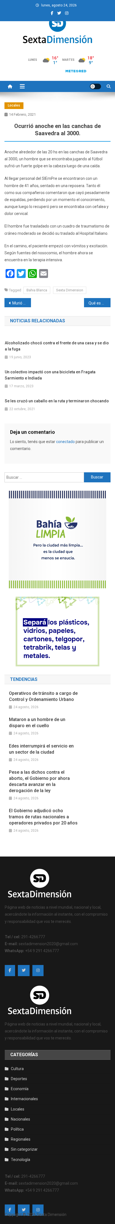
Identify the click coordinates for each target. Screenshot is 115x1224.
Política (17, 1129)
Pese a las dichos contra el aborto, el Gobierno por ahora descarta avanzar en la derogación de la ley (39, 781)
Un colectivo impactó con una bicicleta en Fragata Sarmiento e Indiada (50, 375)
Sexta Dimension (69, 290)
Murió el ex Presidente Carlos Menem (21, 303)
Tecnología (20, 1159)
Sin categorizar (24, 1149)
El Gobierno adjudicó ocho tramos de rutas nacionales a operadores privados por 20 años (43, 817)
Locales (14, 105)
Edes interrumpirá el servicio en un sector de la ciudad (41, 749)
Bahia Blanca (37, 290)
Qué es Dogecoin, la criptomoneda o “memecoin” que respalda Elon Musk (99, 303)
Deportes (19, 1079)
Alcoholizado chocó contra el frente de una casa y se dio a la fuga (57, 346)
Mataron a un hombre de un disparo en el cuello (37, 722)
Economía (19, 1089)
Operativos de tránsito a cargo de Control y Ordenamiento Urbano (43, 696)
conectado (65, 441)
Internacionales (24, 1099)
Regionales (20, 1139)
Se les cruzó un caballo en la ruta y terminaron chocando (57, 401)
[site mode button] (95, 86)
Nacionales (20, 1119)
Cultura (17, 1068)
